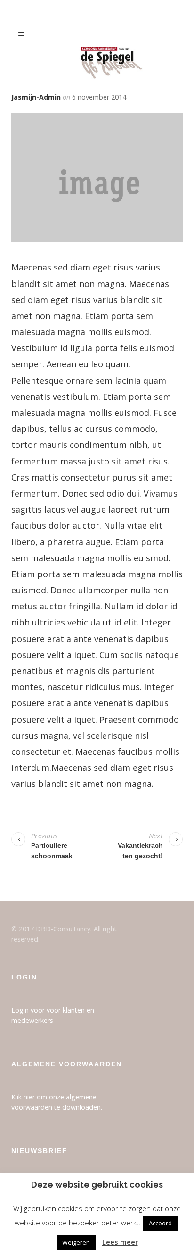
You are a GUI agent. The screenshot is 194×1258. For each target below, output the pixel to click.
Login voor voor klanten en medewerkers (52, 1014)
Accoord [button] (160, 1223)
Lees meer (120, 1242)
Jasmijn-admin (36, 97)
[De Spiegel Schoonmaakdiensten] (111, 34)
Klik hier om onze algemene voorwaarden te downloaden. (56, 1101)
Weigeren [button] (76, 1242)
